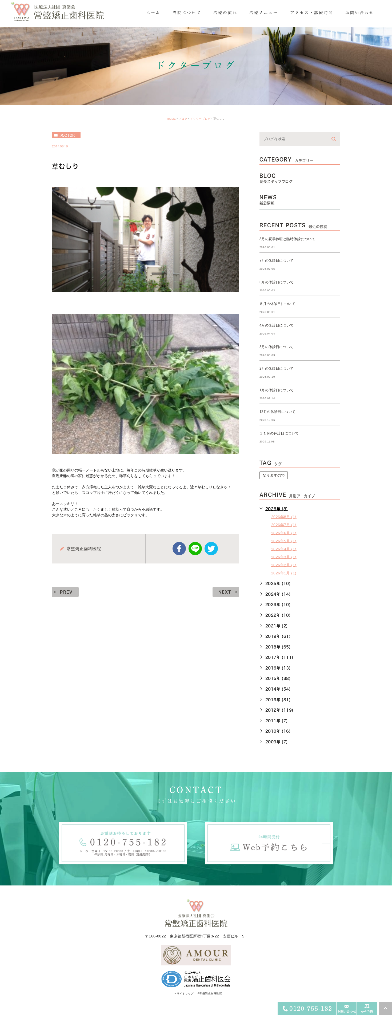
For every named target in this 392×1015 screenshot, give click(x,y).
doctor (67, 135)
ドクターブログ (200, 118)
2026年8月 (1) (284, 517)
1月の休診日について (276, 390)
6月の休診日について (276, 282)
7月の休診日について (276, 261)
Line (195, 548)
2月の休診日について (276, 368)
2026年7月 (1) (284, 525)
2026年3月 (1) (284, 557)
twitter (211, 548)
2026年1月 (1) (284, 573)
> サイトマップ (184, 993)
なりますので (273, 475)
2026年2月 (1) (284, 565)
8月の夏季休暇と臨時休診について (287, 239)
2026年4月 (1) (284, 549)
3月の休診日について (276, 347)
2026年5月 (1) (284, 541)
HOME (171, 118)
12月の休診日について (277, 412)
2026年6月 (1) (284, 533)
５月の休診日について (277, 304)
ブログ (183, 118)
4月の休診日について (276, 325)
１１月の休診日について (279, 433)
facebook (179, 548)
